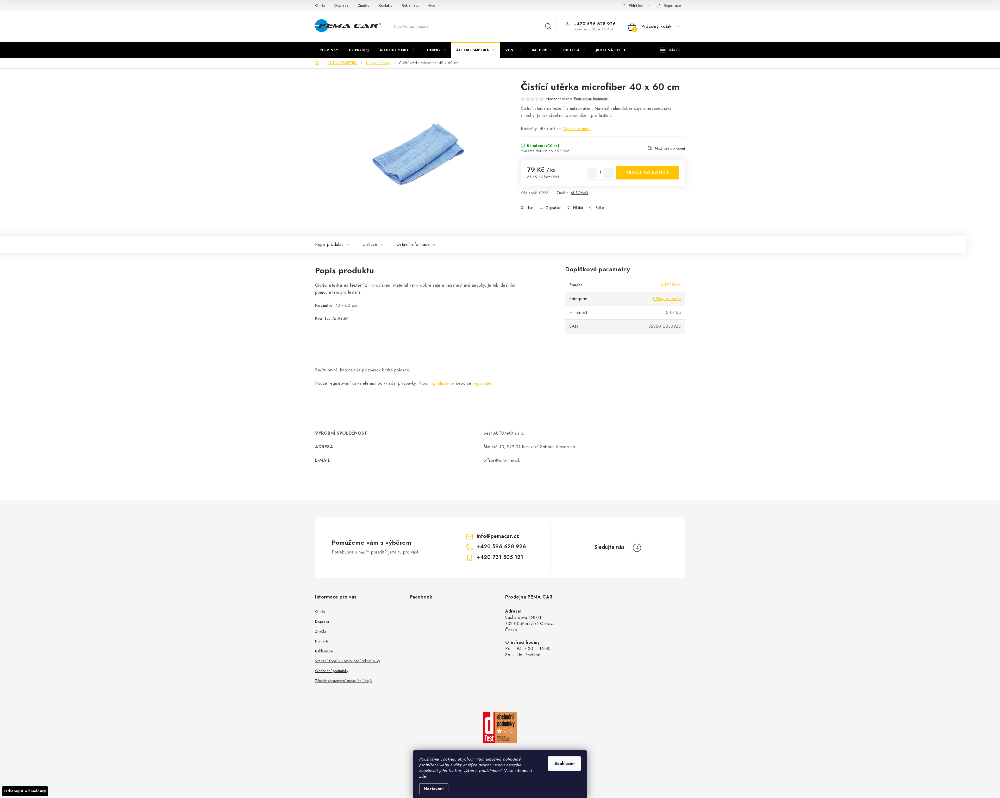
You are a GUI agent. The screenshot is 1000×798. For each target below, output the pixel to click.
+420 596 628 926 (594, 24)
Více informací (577, 129)
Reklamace (411, 5)
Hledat (548, 26)
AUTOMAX (580, 192)
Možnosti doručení (670, 148)
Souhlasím (564, 764)
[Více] (670, 50)
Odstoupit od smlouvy (25, 791)
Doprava (341, 5)
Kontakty (385, 5)
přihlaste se (444, 383)
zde (422, 776)
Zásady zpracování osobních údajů (343, 680)
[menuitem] (329, 50)
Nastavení (434, 789)
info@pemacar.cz (498, 536)
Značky (363, 5)
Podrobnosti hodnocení (591, 98)
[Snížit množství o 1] (592, 173)
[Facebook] (637, 548)
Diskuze (370, 244)
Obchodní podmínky (331, 670)
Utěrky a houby (667, 299)
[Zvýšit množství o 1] (609, 173)
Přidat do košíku (647, 172)
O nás (320, 5)
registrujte (482, 383)
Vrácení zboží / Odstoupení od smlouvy (347, 661)
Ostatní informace (413, 244)
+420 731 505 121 (500, 557)
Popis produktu (329, 244)
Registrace (672, 5)
